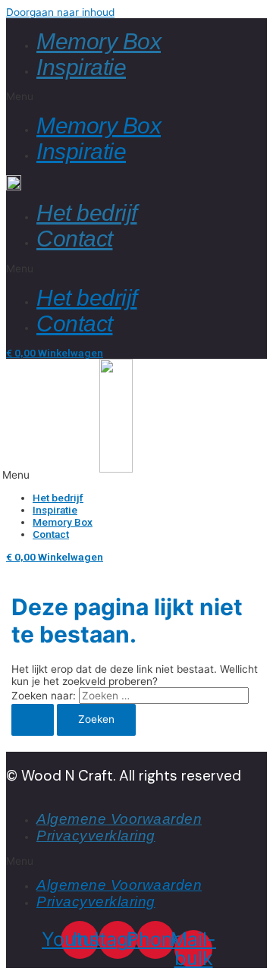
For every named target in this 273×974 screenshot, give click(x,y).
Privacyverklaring (95, 836)
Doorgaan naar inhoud (60, 12)
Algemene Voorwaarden (119, 819)
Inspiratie (81, 67)
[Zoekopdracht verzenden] (32, 720)
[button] (136, 96)
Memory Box (98, 41)
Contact (74, 238)
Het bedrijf (86, 212)
